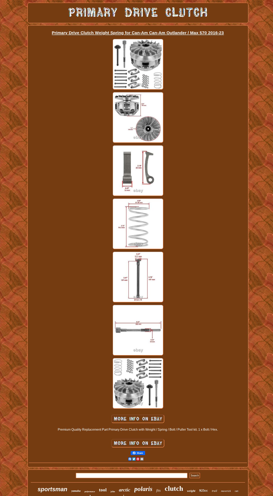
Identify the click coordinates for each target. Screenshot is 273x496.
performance (90, 491)
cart (236, 491)
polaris (143, 488)
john (113, 491)
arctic (124, 489)
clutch (174, 488)
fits (158, 490)
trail (214, 490)
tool (103, 489)
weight (191, 490)
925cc (203, 490)
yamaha (76, 490)
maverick (226, 490)
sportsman (52, 489)
